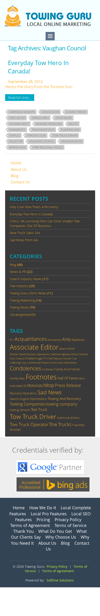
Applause (78, 339)
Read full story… (19, 97)
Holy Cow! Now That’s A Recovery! (34, 207)
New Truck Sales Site (25, 233)
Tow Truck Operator (29, 424)
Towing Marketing (22, 300)
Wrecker (15, 429)
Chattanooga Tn (36, 358)
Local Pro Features (49, 513)
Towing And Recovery (64, 398)
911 (12, 339)
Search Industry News (26, 279)
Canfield (83, 354)
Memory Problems (49, 124)
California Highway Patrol (64, 354)
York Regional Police (47, 147)
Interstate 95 (18, 386)
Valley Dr (15, 141)
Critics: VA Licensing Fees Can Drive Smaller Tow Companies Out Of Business (45, 223)
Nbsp (48, 385)
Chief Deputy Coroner (59, 358)
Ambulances (54, 339)
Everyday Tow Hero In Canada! (38, 67)
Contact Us (20, 182)
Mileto (73, 124)
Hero (81, 378)
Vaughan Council (41, 141)
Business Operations (37, 354)
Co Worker (48, 369)
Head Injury (63, 118)
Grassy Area (40, 118)
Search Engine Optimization (28, 399)
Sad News (49, 392)
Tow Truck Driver (64, 136)
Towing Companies (27, 404)
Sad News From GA (24, 240)
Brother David (18, 354)
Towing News (19, 307)
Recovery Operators (23, 393)
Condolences (25, 368)
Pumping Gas (70, 130)
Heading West (19, 124)
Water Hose (17, 147)
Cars (12, 358)
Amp (66, 339)
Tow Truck (39, 409)
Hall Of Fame (67, 378)
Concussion (50, 112)
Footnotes (41, 377)
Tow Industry (19, 286)
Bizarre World (67, 348)
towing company (61, 404)
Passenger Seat (43, 130)
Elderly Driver (76, 112)
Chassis (20, 358)
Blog (14, 175)
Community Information (63, 362)
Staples (14, 136)
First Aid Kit (17, 118)
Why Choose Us (60, 537)
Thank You (23, 531)
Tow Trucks (60, 424)
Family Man (17, 378)
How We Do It (42, 507)
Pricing (43, 519)
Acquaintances (31, 339)
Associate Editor (34, 347)
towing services (20, 410)
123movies (9, 589)
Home (16, 162)
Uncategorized (20, 314)
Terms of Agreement (30, 525)
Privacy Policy (68, 519)
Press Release (68, 385)
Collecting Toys (18, 362)
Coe (74, 358)
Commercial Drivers (38, 362)
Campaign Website (22, 112)
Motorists (35, 385)
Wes (82, 425)
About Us (19, 169)
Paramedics (17, 130)
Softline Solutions (60, 580)
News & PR (18, 271)
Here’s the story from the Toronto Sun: (39, 86)
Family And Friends (67, 369)
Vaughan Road (71, 141)
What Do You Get (55, 531)
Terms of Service (70, 525)
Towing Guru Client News (28, 293)
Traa (75, 425)
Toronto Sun (36, 136)
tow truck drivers (68, 418)
